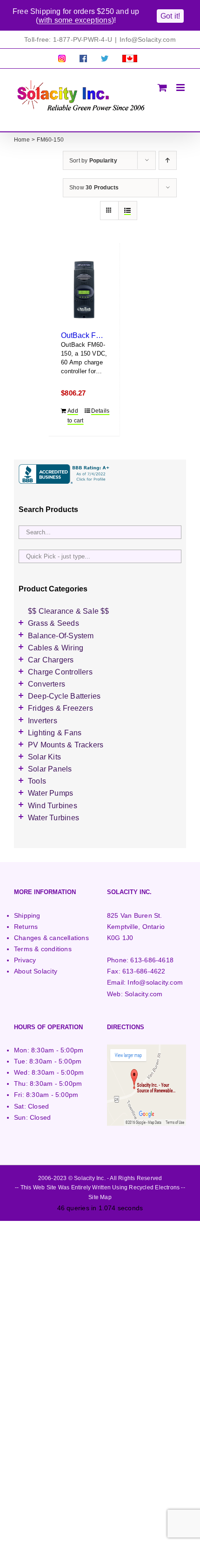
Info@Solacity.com (148, 39)
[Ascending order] (168, 160)
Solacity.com (144, 994)
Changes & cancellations (51, 937)
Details (99, 411)
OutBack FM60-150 (93, 335)
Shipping (27, 915)
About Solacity (35, 971)
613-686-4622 (144, 971)
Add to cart (75, 416)
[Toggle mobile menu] (181, 87)
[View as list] (128, 210)
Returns (26, 926)
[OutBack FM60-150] (84, 290)
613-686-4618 (151, 960)
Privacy (25, 960)
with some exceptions (75, 20)
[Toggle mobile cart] (162, 87)
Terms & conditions (43, 949)
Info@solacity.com (155, 982)
